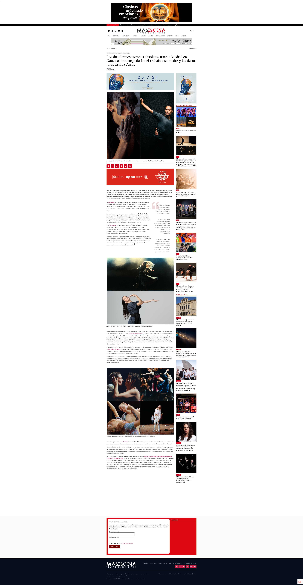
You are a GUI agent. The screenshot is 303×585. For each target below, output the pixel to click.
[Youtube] (118, 31)
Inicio (109, 35)
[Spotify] (122, 31)
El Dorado (111, 202)
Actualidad (178, 317)
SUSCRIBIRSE (115, 547)
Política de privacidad (127, 543)
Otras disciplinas (177, 563)
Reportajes (126, 35)
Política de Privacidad (179, 574)
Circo (169, 563)
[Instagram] (115, 31)
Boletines (170, 35)
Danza (178, 128)
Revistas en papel (160, 35)
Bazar (176, 35)
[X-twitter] (112, 31)
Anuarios (150, 35)
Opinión (178, 414)
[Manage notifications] (299, 582)
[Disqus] (140, 492)
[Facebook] (108, 31)
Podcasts (143, 35)
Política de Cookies (191, 574)
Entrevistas (116, 35)
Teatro (160, 563)
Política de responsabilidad (165, 574)
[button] (193, 31)
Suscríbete (183, 35)
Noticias (135, 35)
